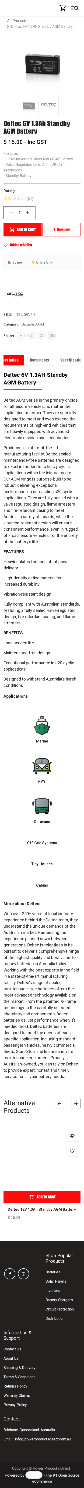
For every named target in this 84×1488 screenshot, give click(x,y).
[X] (31, 335)
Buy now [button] (63, 229)
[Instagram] (23, 1273)
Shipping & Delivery (19, 1367)
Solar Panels (56, 1281)
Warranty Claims (17, 1395)
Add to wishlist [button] (20, 245)
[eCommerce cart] (63, 8)
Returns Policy (15, 1386)
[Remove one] (11, 213)
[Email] (52, 335)
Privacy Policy (15, 1405)
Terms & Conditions (19, 1377)
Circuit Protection (60, 1309)
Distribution (55, 1318)
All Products (17, 21)
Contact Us (12, 1349)
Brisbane (15, 262)
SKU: (8, 314)
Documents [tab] (39, 360)
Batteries (53, 1272)
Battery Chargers (59, 1300)
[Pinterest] (42, 335)
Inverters (53, 1290)
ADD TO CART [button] (26, 229)
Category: (11, 324)
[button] (72, 1136)
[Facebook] (21, 335)
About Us (11, 1358)
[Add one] (27, 213)
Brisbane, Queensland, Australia (29, 1430)
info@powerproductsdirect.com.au (43, 1439)
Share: (9, 336)
